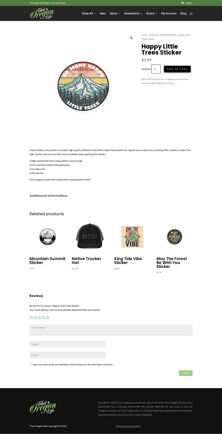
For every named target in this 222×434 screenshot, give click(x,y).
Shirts (113, 13)
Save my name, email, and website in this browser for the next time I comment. (73, 364)
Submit (185, 373)
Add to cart (177, 69)
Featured (153, 34)
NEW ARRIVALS (168, 34)
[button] (131, 38)
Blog (183, 13)
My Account (169, 13)
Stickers (170, 83)
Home (144, 34)
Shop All (87, 13)
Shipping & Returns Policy (128, 426)
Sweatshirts (132, 13)
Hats (103, 13)
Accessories (182, 79)
